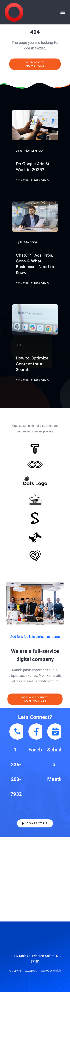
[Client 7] (35, 514)
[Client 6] (35, 445)
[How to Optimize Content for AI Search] (35, 307)
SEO (18, 344)
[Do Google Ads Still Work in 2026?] (35, 113)
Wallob (57, 970)
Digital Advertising (26, 150)
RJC (34, 970)
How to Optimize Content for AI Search (32, 363)
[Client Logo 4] (35, 495)
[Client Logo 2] (35, 552)
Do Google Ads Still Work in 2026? (34, 166)
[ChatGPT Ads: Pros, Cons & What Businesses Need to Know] (35, 204)
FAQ (40, 150)
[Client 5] (35, 463)
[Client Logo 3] (35, 533)
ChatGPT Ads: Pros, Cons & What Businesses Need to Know (35, 263)
